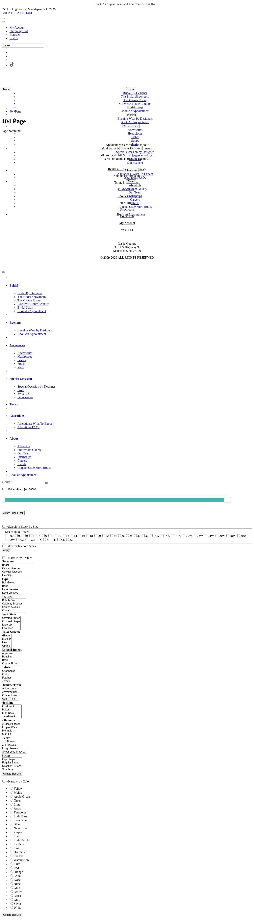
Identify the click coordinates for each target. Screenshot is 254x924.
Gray (17, 899)
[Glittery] (7, 635)
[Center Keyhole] (14, 607)
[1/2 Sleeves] (14, 741)
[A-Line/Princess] (11, 724)
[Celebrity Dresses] (14, 603)
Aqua (17, 808)
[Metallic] (7, 639)
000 (11, 535)
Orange (18, 872)
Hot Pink (19, 852)
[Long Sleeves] (14, 748)
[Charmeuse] (9, 671)
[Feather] (9, 678)
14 (75, 535)
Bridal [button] (14, 285)
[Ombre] (7, 646)
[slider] (227, 500)
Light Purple (21, 840)
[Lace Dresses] (11, 589)
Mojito (18, 792)
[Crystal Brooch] (11, 663)
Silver (17, 903)
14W (156, 535)
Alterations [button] (17, 415)
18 (91, 535)
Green (17, 800)
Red (16, 868)
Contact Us (127, 216)
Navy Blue (20, 828)
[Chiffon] (9, 674)
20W (189, 535)
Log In (14, 38)
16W (167, 535)
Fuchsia (18, 856)
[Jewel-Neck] (11, 716)
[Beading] (11, 656)
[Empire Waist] (11, 727)
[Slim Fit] (11, 734)
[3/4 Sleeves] (14, 745)
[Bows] (11, 660)
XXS (23, 539)
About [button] (14, 438)
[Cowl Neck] (11, 706)
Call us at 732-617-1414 (17, 12)
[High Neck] (11, 713)
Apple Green (22, 796)
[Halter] (11, 709)
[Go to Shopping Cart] (3, 18)
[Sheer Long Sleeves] (14, 752)
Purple (18, 832)
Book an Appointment (23, 474)
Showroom (127, 209)
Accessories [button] (17, 345)
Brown (18, 891)
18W (178, 535)
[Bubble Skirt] (14, 600)
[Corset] (14, 610)
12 (67, 535)
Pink (16, 848)
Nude (17, 884)
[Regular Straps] (12, 762)
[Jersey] (9, 681)
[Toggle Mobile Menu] (3, 272)
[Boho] (11, 586)
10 (59, 535)
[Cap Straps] (12, 759)
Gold (17, 887)
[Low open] (11, 628)
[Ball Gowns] (11, 582)
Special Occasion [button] (21, 378)
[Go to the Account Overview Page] (3, 21)
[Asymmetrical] (10, 692)
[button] (131, 89)
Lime (17, 804)
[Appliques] (11, 653)
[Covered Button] (11, 618)
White (17, 907)
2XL (72, 539)
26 (123, 535)
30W (244, 535)
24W (211, 535)
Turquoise (20, 812)
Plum (17, 864)
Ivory (17, 880)
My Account (17, 27)
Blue (17, 824)
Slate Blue (20, 820)
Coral (17, 876)
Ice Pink (19, 844)
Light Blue (20, 816)
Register (15, 34)
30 (138, 535)
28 (131, 535)
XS (33, 539)
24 (115, 535)
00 (19, 535)
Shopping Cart (19, 31)
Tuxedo (14, 404)
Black (17, 895)
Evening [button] (15, 322)
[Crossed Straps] (11, 621)
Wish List (127, 229)
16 (83, 535)
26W (222, 535)
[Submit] (46, 46)
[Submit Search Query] (46, 483)
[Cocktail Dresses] (17, 572)
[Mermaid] (11, 730)
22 (107, 535)
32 (146, 535)
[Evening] (17, 575)
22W (200, 535)
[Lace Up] (11, 625)
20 (99, 535)
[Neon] (7, 642)
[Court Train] (10, 699)
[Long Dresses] (11, 593)
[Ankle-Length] (10, 688)
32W (12, 539)
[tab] (131, 285)
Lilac (17, 836)
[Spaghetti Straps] (12, 766)
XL (63, 539)
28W (233, 535)
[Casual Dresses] (17, 568)
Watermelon (21, 860)
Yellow (18, 788)
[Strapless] (12, 769)
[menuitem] (131, 27)
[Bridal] (17, 565)
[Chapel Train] (10, 695)
